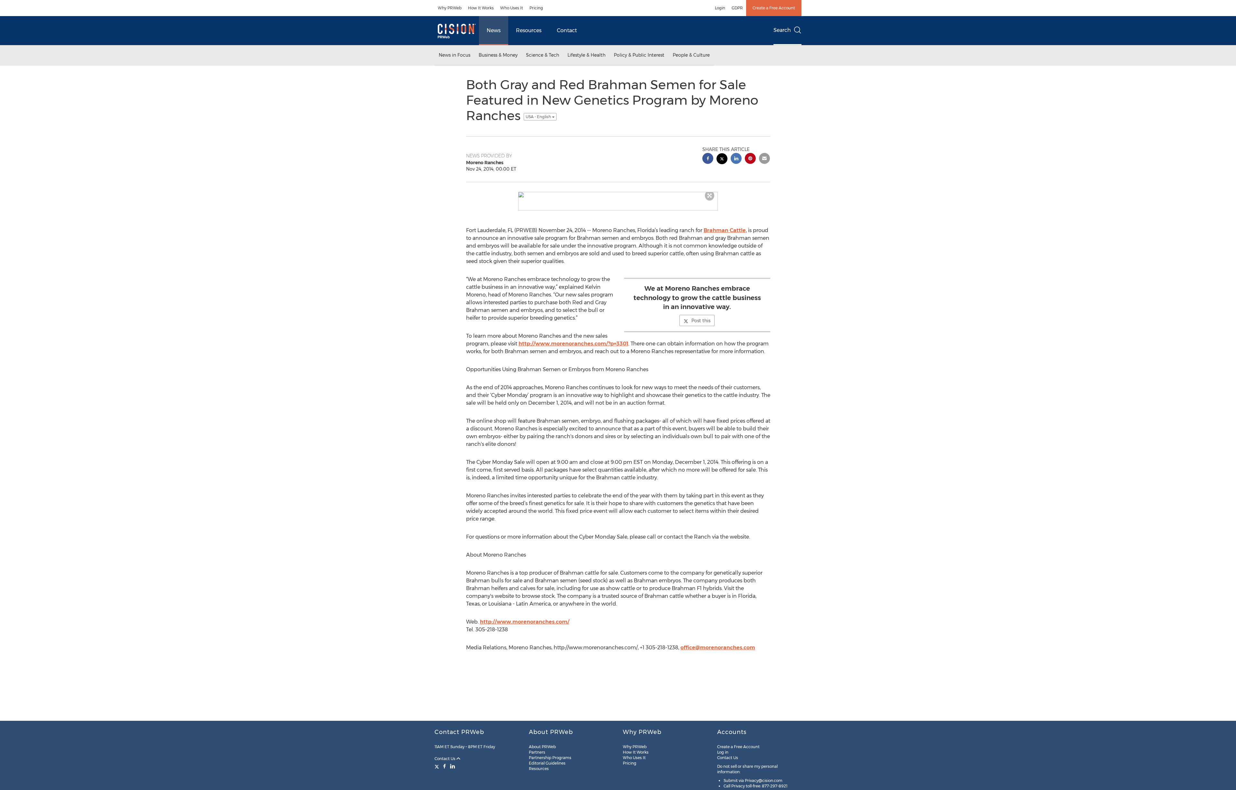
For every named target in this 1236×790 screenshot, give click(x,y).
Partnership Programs (550, 757)
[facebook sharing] (707, 159)
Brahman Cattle (725, 230)
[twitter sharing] (721, 159)
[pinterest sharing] (750, 159)
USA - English (539, 116)
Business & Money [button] (498, 55)
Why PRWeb (450, 7)
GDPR (737, 7)
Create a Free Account (774, 7)
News (494, 30)
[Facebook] (444, 766)
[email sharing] (764, 159)
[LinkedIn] (452, 766)
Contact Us (445, 758)
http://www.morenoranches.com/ (524, 622)
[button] (618, 194)
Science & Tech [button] (542, 55)
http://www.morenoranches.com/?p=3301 (573, 344)
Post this (700, 321)
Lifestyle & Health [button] (586, 55)
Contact (567, 30)
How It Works (481, 7)
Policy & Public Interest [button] (639, 55)
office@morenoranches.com (717, 647)
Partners (537, 752)
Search (782, 30)
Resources (528, 30)
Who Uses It (511, 7)
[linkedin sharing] (736, 159)
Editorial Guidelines (547, 763)
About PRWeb (542, 746)
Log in (722, 752)
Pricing (536, 7)
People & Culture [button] (691, 55)
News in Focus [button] (454, 55)
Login (720, 7)
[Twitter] (438, 766)
